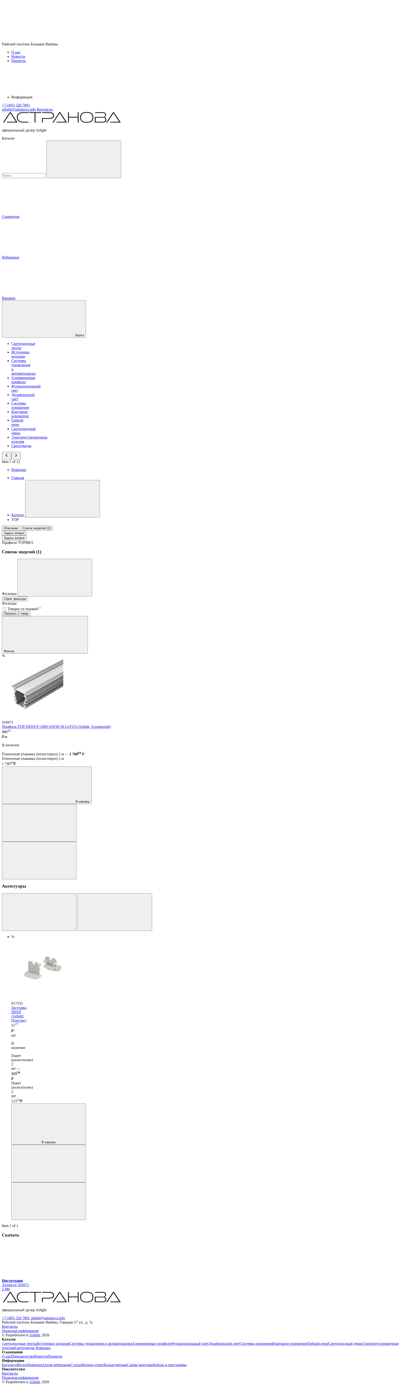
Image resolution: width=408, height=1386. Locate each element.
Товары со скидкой (24, 609)
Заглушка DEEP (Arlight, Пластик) (18, 1014)
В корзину (82, 801)
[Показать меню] (62, 499)
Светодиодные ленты (19, 1344)
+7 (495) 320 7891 (16, 1318)
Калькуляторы (115, 1365)
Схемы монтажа (140, 1365)
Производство (22, 1356)
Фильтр (9, 651)
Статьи (76, 1365)
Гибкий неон (17, 422)
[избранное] (39, 860)
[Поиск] (84, 159)
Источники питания (20, 354)
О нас (16, 52)
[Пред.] (39, 912)
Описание (11, 528)
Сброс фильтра (15, 599)
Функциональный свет (189, 1344)
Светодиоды (21, 446)
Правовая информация (20, 1331)
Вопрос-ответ (93, 1365)
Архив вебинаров (56, 1365)
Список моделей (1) (36, 528)
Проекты (18, 61)
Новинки (18, 470)
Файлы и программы (170, 1365)
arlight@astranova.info (48, 1318)
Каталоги (9, 1365)
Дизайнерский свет (224, 1344)
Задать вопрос (14, 533)
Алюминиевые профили (23, 380)
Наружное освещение (20, 414)
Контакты (45, 109)
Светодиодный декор (345, 1344)
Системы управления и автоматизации (100, 1344)
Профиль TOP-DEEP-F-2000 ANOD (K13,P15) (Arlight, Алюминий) (56, 727)
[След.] (114, 912)
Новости (18, 56)
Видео (22, 1365)
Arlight (34, 1335)
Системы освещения (20, 405)
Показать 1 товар (16, 613)
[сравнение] (39, 823)
